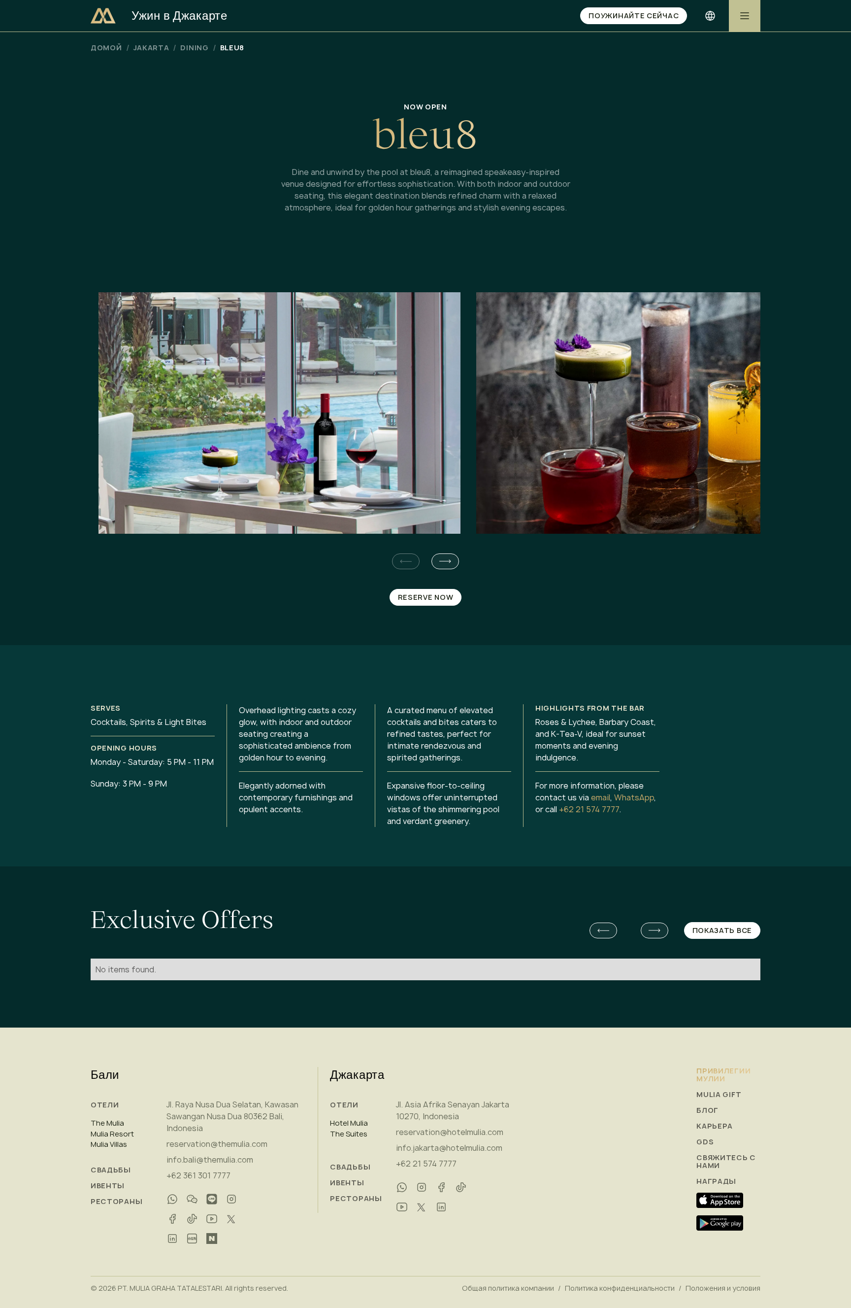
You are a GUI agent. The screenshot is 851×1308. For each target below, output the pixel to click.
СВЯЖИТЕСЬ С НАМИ (726, 1162)
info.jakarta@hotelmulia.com (449, 1147)
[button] (445, 561)
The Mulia (107, 1123)
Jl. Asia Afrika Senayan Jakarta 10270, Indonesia (452, 1110)
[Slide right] (445, 561)
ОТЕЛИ (105, 1104)
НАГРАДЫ (716, 1181)
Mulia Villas (109, 1144)
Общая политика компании (508, 1288)
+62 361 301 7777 (198, 1175)
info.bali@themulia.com (209, 1159)
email (600, 797)
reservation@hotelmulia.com (449, 1132)
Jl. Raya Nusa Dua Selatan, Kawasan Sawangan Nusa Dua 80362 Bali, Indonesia (232, 1116)
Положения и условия (723, 1288)
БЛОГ (707, 1110)
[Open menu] (744, 16)
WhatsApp (634, 797)
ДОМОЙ (106, 48)
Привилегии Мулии (723, 1075)
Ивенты (108, 1186)
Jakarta (151, 48)
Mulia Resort (112, 1134)
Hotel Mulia (349, 1123)
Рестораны (116, 1201)
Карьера (714, 1126)
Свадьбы (111, 1170)
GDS (705, 1142)
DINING (194, 48)
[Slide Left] (603, 930)
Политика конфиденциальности (620, 1288)
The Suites (348, 1134)
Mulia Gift (718, 1095)
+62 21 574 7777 (589, 809)
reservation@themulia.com (216, 1143)
